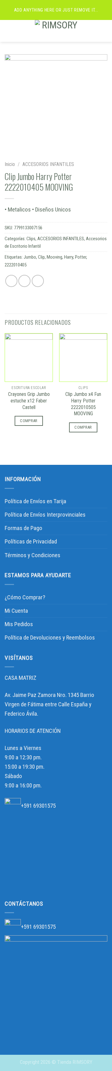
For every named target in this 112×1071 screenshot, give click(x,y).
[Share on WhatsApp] (11, 281)
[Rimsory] (57, 31)
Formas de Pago (23, 528)
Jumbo (30, 257)
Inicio (10, 164)
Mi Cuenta (16, 610)
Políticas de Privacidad (31, 541)
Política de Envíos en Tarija (35, 501)
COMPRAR (29, 420)
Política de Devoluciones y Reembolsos (50, 637)
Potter (80, 257)
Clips (30, 238)
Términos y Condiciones (32, 555)
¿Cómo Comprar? (25, 597)
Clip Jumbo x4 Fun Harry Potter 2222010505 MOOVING (83, 404)
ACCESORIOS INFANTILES (48, 164)
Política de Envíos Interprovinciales (45, 514)
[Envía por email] (38, 281)
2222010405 (15, 265)
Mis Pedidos (19, 624)
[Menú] (9, 30)
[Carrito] (104, 31)
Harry (68, 257)
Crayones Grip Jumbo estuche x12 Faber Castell (29, 400)
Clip (41, 257)
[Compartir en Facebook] (24, 281)
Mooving (54, 257)
